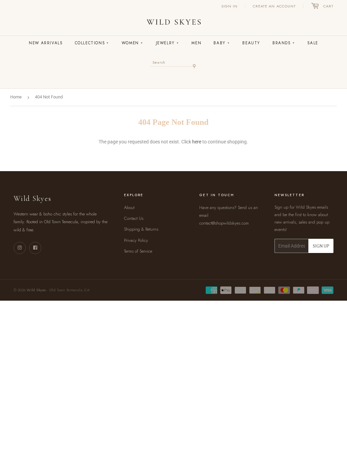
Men (196, 43)
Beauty (251, 43)
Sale (312, 43)
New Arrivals (45, 43)
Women (133, 43)
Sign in (229, 6)
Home (16, 96)
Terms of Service (138, 251)
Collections (92, 43)
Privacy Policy (136, 240)
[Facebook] (35, 248)
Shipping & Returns (141, 229)
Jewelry (168, 43)
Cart (328, 6)
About (129, 207)
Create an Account (274, 6)
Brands (283, 43)
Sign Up (321, 246)
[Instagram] (20, 248)
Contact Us (133, 218)
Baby (221, 43)
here (196, 141)
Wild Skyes (36, 290)
